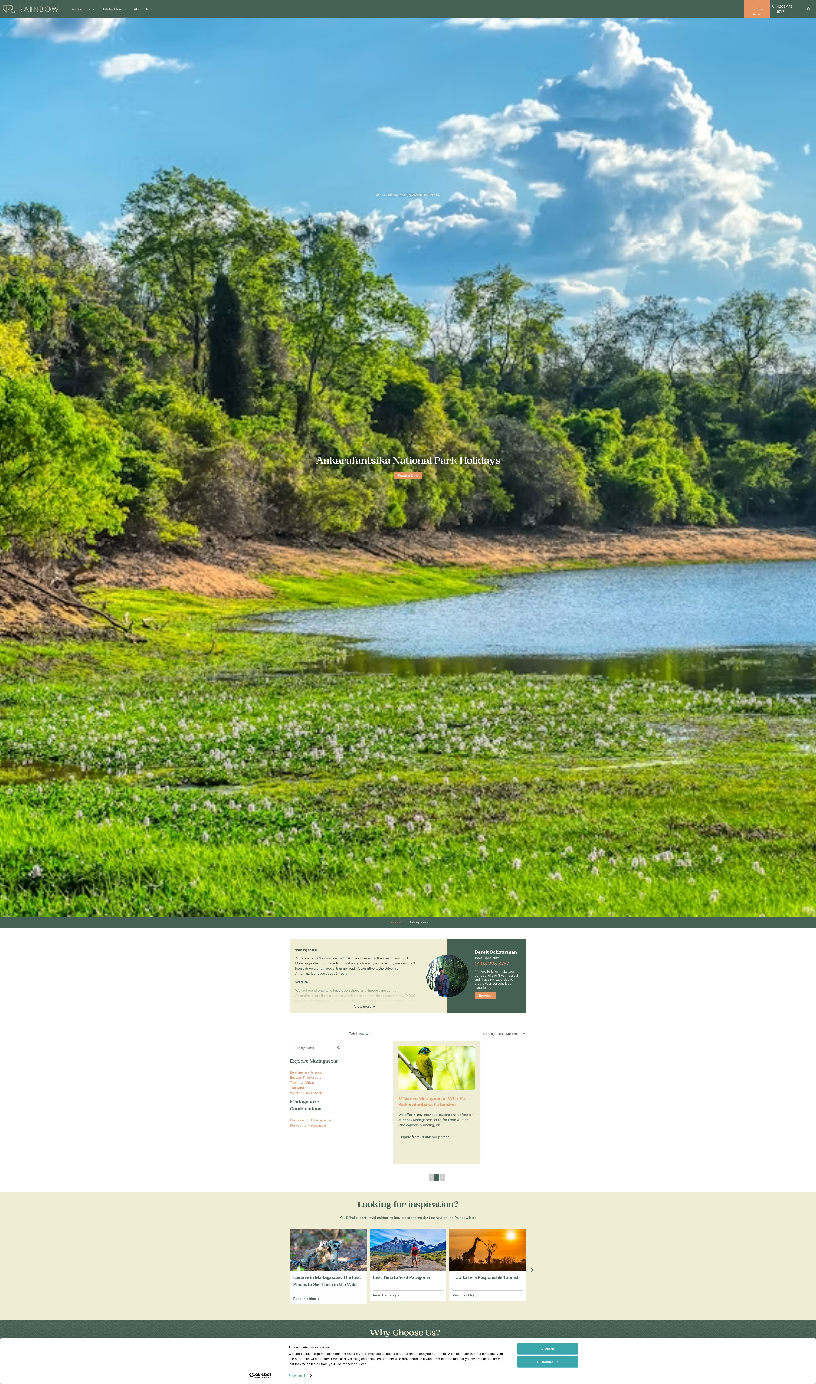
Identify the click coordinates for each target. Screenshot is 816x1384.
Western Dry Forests (424, 195)
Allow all (547, 1349)
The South (298, 1088)
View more (363, 1007)
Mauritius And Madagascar (311, 1120)
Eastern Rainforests (305, 1077)
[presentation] (532, 1270)
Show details (297, 1375)
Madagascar (397, 195)
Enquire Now (408, 476)
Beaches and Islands (306, 1072)
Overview (395, 922)
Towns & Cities (302, 1083)
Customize (545, 1362)
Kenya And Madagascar (308, 1125)
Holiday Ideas (418, 922)
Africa (380, 195)
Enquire (485, 995)
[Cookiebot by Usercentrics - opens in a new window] (260, 1376)
